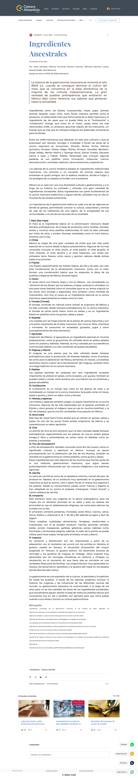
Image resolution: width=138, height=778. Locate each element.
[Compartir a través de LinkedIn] (41, 677)
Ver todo (116, 696)
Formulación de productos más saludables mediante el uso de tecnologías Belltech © (68, 722)
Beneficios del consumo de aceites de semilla (103, 722)
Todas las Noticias (25, 20)
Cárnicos (49, 20)
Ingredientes (35, 669)
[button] (66, 9)
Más (80, 20)
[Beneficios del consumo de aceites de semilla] (104, 708)
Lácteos (39, 20)
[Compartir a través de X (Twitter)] (35, 677)
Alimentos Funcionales (66, 20)
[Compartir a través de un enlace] (46, 677)
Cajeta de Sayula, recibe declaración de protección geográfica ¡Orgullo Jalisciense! (32, 722)
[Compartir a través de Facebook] (30, 677)
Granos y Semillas (48, 669)
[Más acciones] (107, 35)
